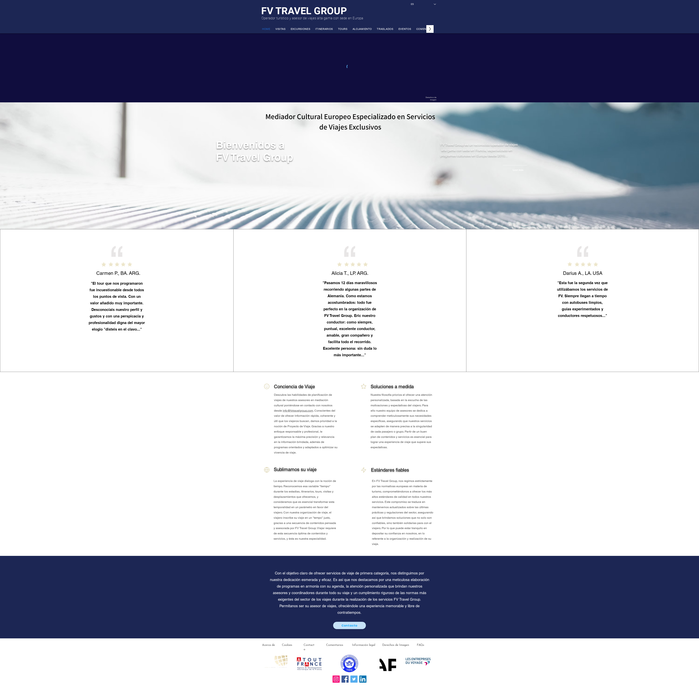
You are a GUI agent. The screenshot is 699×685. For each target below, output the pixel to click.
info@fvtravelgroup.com (298, 410)
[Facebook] (345, 679)
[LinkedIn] (362, 679)
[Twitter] (354, 679)
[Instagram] (336, 679)
